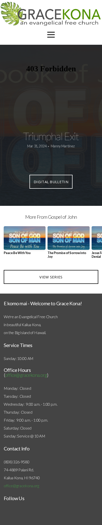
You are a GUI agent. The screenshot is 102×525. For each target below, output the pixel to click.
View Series (50, 276)
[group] (25, 242)
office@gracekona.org (26, 375)
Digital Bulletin (51, 181)
